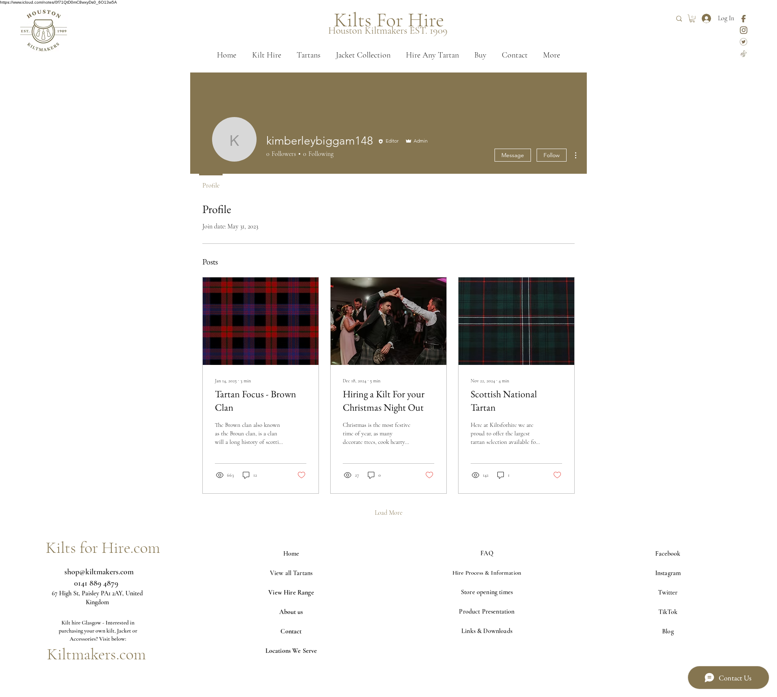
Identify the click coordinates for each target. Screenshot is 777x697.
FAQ (486, 553)
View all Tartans (291, 573)
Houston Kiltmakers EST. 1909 (388, 30)
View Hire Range (291, 592)
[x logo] (743, 42)
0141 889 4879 (96, 583)
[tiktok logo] (743, 53)
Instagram (668, 573)
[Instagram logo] (743, 30)
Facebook (667, 554)
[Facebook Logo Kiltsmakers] (743, 18)
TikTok (667, 612)
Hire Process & (471, 572)
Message (512, 155)
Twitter (667, 592)
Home (291, 554)
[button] (692, 18)
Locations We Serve (291, 651)
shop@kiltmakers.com (99, 572)
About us (291, 612)
